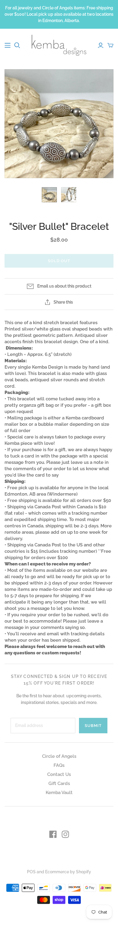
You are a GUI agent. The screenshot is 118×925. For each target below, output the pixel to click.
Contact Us (59, 774)
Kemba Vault (59, 792)
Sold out (59, 261)
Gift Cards (59, 783)
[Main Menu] (8, 45)
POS (31, 871)
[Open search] (17, 45)
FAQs (59, 765)
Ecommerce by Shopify (68, 871)
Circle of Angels (59, 756)
